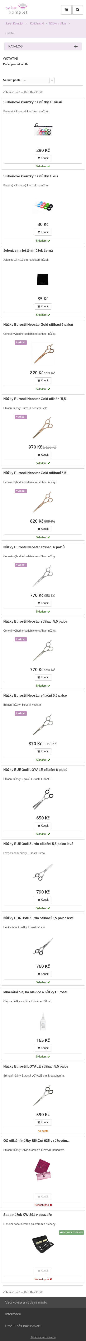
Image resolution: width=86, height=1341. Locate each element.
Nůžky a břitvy (58, 23)
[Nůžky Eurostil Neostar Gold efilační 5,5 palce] (43, 428)
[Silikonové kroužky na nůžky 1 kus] (43, 205)
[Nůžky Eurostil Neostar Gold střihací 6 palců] (43, 353)
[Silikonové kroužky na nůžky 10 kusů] (43, 131)
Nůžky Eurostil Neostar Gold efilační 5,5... (35, 399)
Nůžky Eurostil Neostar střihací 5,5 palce (35, 621)
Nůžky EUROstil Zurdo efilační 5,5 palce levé (38, 844)
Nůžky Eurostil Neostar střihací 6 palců (34, 547)
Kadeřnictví (37, 23)
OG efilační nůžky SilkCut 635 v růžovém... (36, 1140)
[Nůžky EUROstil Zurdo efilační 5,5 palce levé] (43, 873)
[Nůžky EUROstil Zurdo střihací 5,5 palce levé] (43, 947)
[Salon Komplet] (16, 10)
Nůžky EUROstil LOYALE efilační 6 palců (35, 770)
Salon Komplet (14, 23)
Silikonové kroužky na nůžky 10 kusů (32, 102)
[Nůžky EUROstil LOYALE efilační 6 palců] (43, 798)
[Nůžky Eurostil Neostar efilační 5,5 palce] (43, 724)
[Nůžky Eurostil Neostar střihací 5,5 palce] (43, 650)
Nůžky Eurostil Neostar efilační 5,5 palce (35, 695)
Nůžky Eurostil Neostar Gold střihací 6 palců (38, 324)
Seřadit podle (11, 80)
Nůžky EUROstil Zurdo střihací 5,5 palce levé (38, 918)
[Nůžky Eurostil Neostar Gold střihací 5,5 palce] (43, 502)
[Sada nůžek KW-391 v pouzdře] (43, 1243)
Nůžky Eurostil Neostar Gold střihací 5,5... (36, 473)
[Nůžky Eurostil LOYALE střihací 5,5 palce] (43, 1095)
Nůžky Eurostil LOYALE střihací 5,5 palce (35, 1066)
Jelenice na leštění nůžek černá (28, 250)
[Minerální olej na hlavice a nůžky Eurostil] (43, 1021)
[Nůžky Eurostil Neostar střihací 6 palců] (43, 576)
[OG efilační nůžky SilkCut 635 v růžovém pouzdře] (43, 1169)
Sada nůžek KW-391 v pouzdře (27, 1215)
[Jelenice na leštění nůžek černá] (43, 279)
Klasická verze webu (43, 1337)
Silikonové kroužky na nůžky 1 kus (30, 176)
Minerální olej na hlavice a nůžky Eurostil (35, 992)
